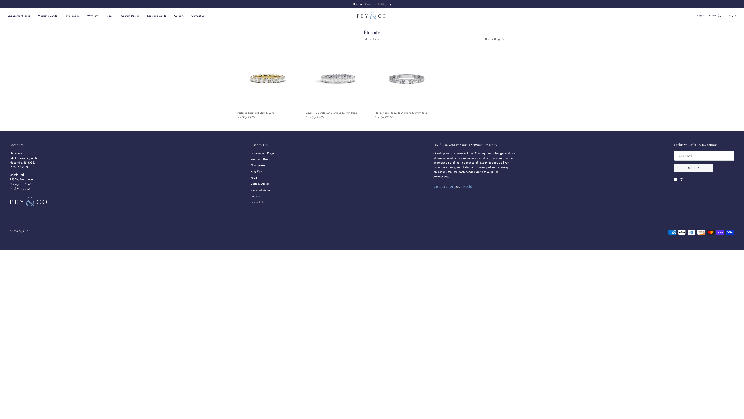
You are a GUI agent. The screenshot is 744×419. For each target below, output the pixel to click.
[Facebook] (675, 179)
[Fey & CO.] (372, 16)
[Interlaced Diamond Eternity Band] (268, 77)
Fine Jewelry (72, 16)
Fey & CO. (24, 231)
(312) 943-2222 (20, 189)
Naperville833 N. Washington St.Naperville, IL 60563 (24, 158)
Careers (179, 16)
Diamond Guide (156, 16)
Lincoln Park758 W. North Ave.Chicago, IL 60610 (22, 179)
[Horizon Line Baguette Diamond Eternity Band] (406, 77)
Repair (109, 16)
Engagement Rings (19, 16)
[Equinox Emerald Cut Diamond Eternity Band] (337, 77)
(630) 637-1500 (19, 167)
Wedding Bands (47, 16)
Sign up (693, 168)
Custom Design (130, 16)
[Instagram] (681, 179)
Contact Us (197, 16)
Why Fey (92, 16)
